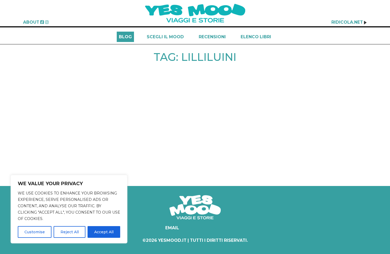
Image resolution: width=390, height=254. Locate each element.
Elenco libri (256, 36)
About (31, 22)
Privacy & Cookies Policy (195, 233)
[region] (69, 209)
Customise (34, 232)
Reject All (69, 232)
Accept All (104, 232)
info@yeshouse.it (202, 227)
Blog (125, 36)
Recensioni (212, 36)
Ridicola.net (347, 22)
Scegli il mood (165, 36)
